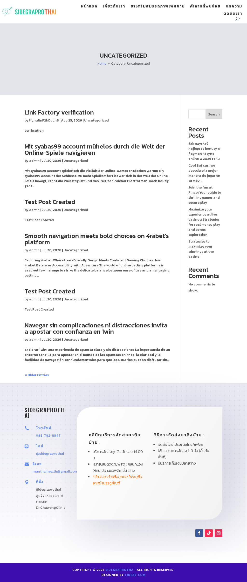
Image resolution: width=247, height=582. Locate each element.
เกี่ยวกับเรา (114, 6)
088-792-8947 (48, 435)
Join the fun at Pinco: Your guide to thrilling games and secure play (204, 195)
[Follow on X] (44, 520)
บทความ (234, 6)
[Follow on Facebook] (34, 520)
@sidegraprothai (50, 453)
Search (214, 114)
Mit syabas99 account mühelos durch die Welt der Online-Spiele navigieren (95, 149)
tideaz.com (135, 575)
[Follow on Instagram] (54, 520)
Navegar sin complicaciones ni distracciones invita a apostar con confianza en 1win (96, 328)
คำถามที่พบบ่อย (205, 6)
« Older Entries (37, 375)
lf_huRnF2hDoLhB (44, 120)
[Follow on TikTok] (209, 533)
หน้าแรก (89, 6)
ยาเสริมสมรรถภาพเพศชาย (157, 6)
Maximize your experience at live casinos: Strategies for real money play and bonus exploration (204, 222)
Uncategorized (96, 120)
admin (34, 160)
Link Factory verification (59, 112)
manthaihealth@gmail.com (55, 471)
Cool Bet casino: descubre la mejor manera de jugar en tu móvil (204, 173)
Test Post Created (50, 201)
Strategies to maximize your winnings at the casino (201, 249)
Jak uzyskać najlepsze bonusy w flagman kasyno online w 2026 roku (204, 151)
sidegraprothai (120, 570)
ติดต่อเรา (232, 14)
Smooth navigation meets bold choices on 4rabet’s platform (97, 239)
